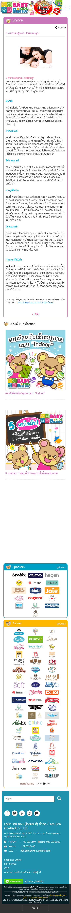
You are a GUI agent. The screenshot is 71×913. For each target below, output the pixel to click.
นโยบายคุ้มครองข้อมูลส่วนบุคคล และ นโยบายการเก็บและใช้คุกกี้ (45, 896)
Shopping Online (12, 860)
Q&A (6, 868)
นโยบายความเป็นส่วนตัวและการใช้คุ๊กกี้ (22, 872)
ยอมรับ (35, 908)
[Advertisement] (35, 525)
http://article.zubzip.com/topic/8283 (35, 302)
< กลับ (35, 314)
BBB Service (10, 864)
